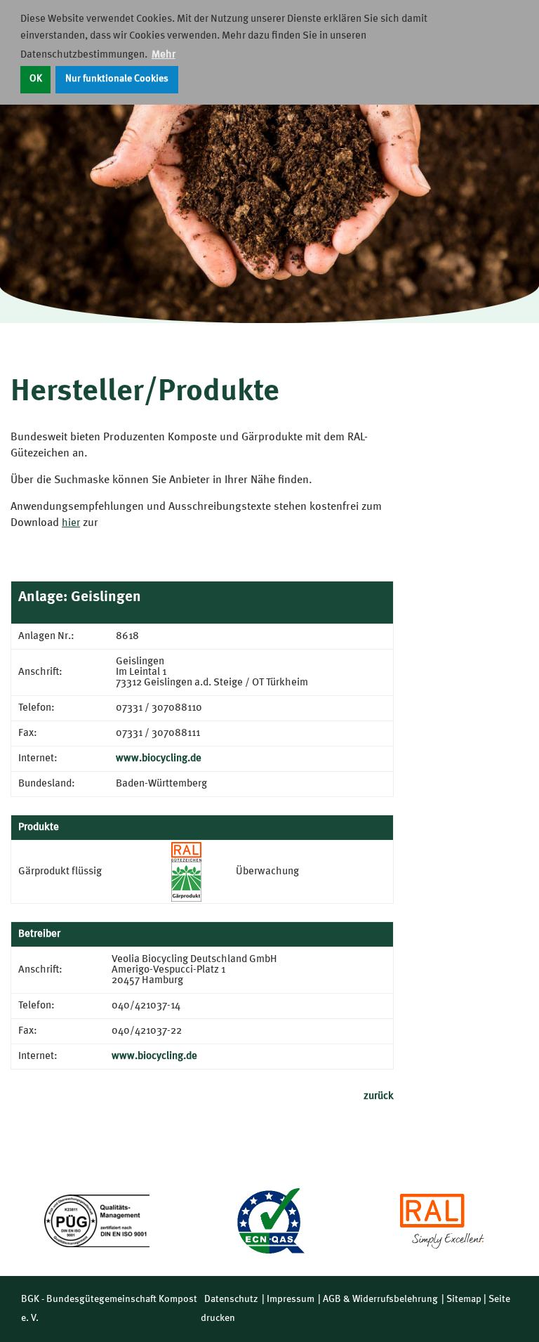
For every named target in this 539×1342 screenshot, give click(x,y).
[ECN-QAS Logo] (269, 1221)
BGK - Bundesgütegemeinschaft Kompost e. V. (109, 1308)
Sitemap (463, 1299)
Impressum (290, 1299)
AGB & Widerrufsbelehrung (380, 1299)
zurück (379, 1096)
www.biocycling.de (158, 759)
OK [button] (35, 79)
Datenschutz (231, 1299)
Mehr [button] (163, 55)
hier (71, 523)
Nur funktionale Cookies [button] (116, 79)
